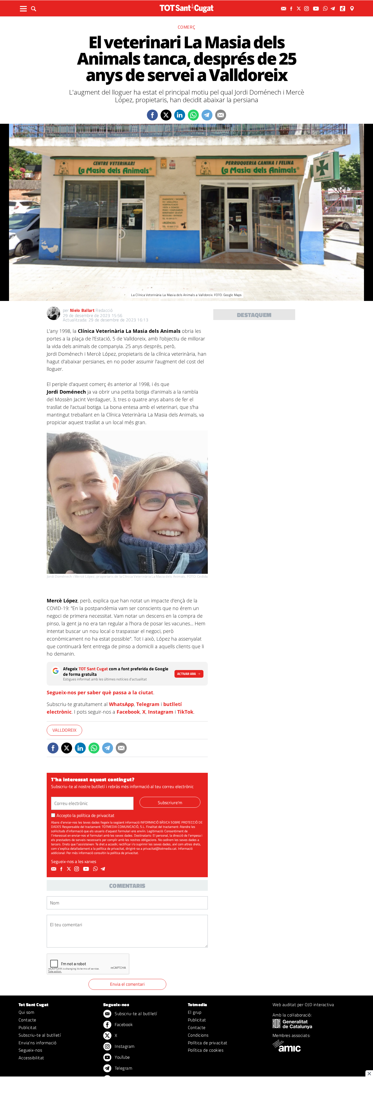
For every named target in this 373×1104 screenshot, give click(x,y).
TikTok (185, 711)
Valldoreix (64, 730)
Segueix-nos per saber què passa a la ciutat (100, 692)
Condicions (198, 1035)
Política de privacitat (207, 1042)
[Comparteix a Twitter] (166, 115)
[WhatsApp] (326, 8)
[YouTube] (317, 8)
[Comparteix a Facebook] (152, 115)
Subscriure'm (170, 802)
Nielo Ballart (82, 310)
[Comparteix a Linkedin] (179, 115)
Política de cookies (205, 1050)
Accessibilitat (31, 1057)
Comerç (187, 27)
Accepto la (85, 815)
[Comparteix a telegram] (207, 115)
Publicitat (28, 1027)
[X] (299, 8)
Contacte (27, 1019)
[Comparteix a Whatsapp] (193, 115)
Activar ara (186, 673)
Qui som (26, 1012)
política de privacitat (95, 815)
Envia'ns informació (37, 1042)
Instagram (160, 711)
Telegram (147, 704)
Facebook (128, 711)
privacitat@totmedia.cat (159, 848)
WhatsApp (121, 704)
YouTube (122, 1057)
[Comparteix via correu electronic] (220, 115)
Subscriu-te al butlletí (40, 1035)
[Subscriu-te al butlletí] (284, 8)
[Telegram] (333, 8)
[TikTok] (343, 8)
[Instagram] (307, 8)
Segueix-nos (30, 1050)
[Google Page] (352, 8)
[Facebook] (292, 8)
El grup (194, 1012)
